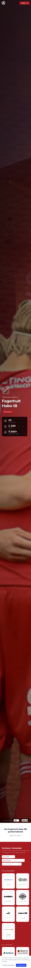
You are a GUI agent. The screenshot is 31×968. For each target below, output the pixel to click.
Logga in (23, 3)
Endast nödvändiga (8, 965)
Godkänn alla (21, 965)
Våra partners (8, 412)
